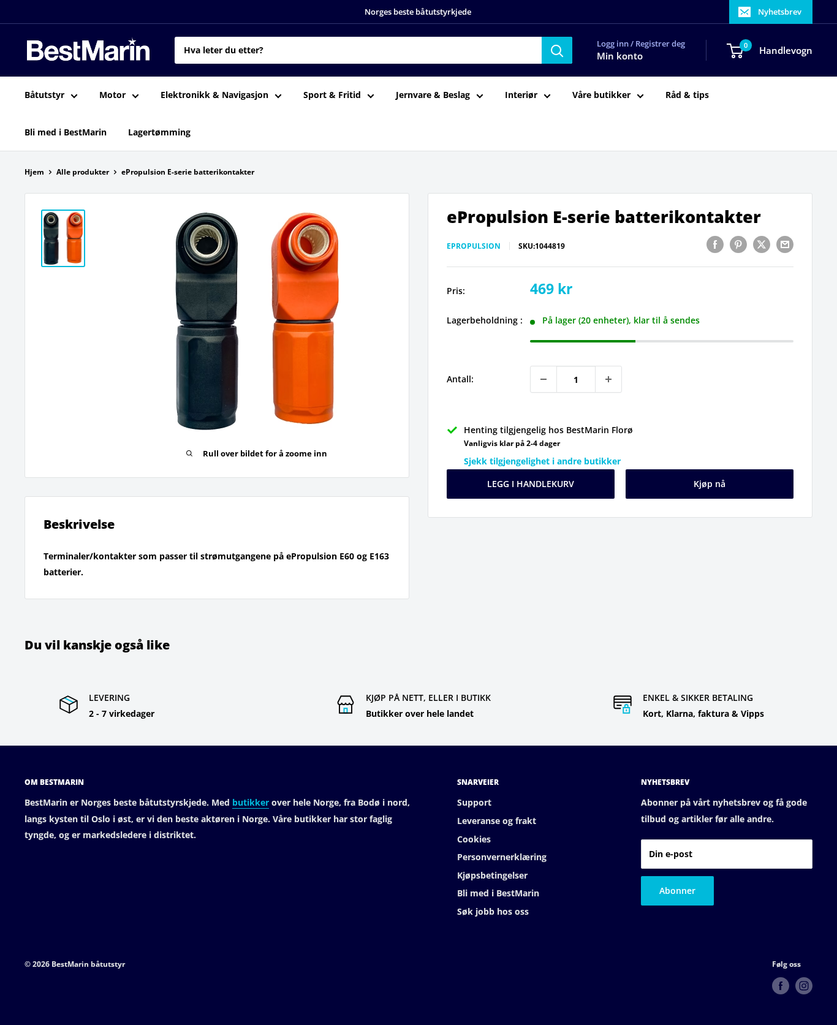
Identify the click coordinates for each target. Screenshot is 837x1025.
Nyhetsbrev (779, 11)
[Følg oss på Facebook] (780, 985)
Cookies (474, 839)
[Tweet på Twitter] (761, 244)
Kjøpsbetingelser (492, 875)
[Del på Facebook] (715, 244)
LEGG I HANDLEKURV (530, 484)
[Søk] (557, 50)
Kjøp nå (709, 484)
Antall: (460, 379)
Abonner (677, 890)
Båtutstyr (44, 95)
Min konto (620, 56)
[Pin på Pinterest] (738, 244)
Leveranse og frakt (496, 820)
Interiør (521, 95)
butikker (250, 802)
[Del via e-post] (784, 244)
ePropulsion (474, 246)
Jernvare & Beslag (433, 95)
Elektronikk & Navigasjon (214, 95)
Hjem (34, 172)
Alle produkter (82, 172)
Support (474, 802)
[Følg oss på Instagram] (803, 985)
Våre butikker (601, 95)
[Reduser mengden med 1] (543, 379)
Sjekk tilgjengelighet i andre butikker (542, 461)
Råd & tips (687, 95)
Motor (112, 95)
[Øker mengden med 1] (608, 379)
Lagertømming (159, 132)
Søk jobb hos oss (493, 911)
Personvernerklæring (502, 857)
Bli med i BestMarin (66, 132)
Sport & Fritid (332, 95)
